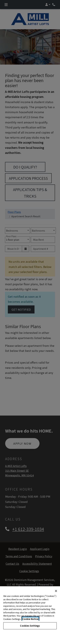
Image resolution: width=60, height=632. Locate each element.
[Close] (56, 591)
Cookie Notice (30, 619)
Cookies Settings (30, 625)
